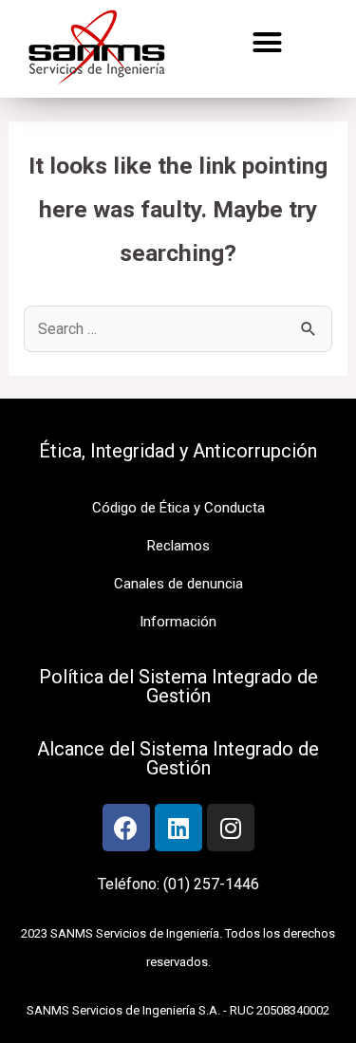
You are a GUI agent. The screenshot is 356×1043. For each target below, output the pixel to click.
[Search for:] (177, 329)
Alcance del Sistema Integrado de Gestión (178, 758)
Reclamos (178, 545)
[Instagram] (230, 827)
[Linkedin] (178, 827)
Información (178, 621)
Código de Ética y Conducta (178, 507)
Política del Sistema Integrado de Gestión (178, 686)
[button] (267, 42)
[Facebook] (126, 827)
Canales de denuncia (178, 583)
